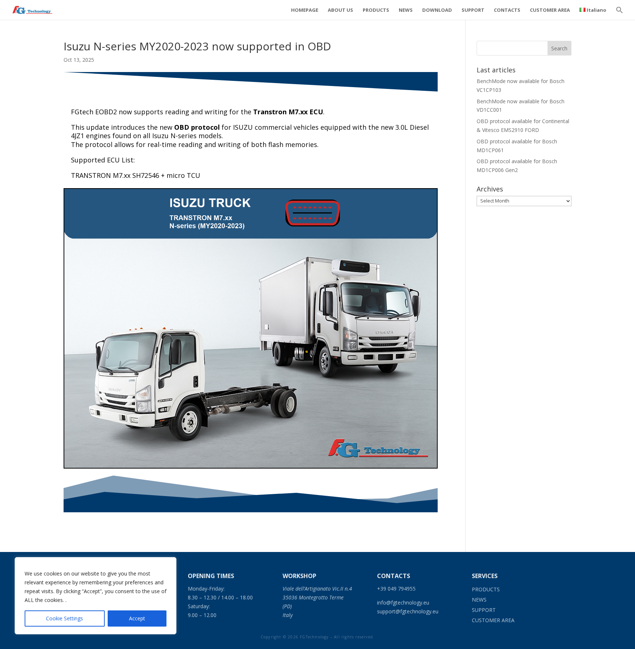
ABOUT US (340, 10)
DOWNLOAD (437, 10)
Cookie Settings (64, 618)
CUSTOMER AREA (550, 10)
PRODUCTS (376, 10)
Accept (137, 618)
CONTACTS (507, 10)
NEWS (406, 10)
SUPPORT (473, 10)
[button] (619, 14)
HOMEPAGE (304, 10)
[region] (95, 595)
